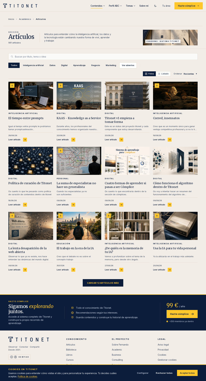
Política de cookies (27, 376)
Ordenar (178, 73)
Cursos (70, 360)
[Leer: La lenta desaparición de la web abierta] (30, 226)
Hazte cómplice (186, 6)
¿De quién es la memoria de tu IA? (124, 250)
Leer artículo (14, 139)
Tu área (166, 6)
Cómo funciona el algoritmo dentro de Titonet (173, 185)
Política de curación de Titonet (30, 183)
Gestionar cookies (167, 360)
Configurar (142, 373)
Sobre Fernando (120, 344)
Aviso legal (163, 344)
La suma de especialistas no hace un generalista (76, 185)
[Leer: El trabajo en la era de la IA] (79, 226)
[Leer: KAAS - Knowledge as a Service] (79, 96)
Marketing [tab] (111, 65)
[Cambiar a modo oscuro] (155, 6)
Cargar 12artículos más (103, 283)
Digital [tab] (64, 65)
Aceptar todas (187, 373)
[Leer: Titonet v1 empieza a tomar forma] (127, 96)
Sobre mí (143, 6)
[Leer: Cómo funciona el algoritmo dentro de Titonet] (175, 161)
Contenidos (96, 6)
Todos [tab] (14, 65)
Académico (25, 19)
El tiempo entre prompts (25, 118)
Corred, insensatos (166, 118)
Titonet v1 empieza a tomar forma (119, 120)
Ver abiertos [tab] (128, 65)
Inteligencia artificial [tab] (33, 65)
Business (116, 355)
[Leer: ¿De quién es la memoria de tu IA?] (127, 226)
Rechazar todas (164, 373)
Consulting (117, 360)
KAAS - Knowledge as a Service (79, 118)
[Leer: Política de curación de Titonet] (30, 161)
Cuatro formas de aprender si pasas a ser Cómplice (125, 185)
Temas (129, 6)
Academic (117, 349)
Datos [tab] (53, 65)
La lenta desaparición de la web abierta (27, 250)
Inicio (11, 19)
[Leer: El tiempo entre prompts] (30, 96)
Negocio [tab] (95, 65)
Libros (69, 355)
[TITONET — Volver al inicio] (21, 5)
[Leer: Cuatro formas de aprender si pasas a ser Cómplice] (127, 161)
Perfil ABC (114, 6)
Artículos (70, 344)
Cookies (162, 355)
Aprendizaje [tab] (79, 65)
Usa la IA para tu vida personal (174, 248)
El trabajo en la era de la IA (75, 248)
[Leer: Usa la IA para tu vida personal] (175, 226)
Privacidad (163, 349)
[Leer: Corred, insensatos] (175, 96)
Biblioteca (71, 349)
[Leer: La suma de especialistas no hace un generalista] (79, 161)
